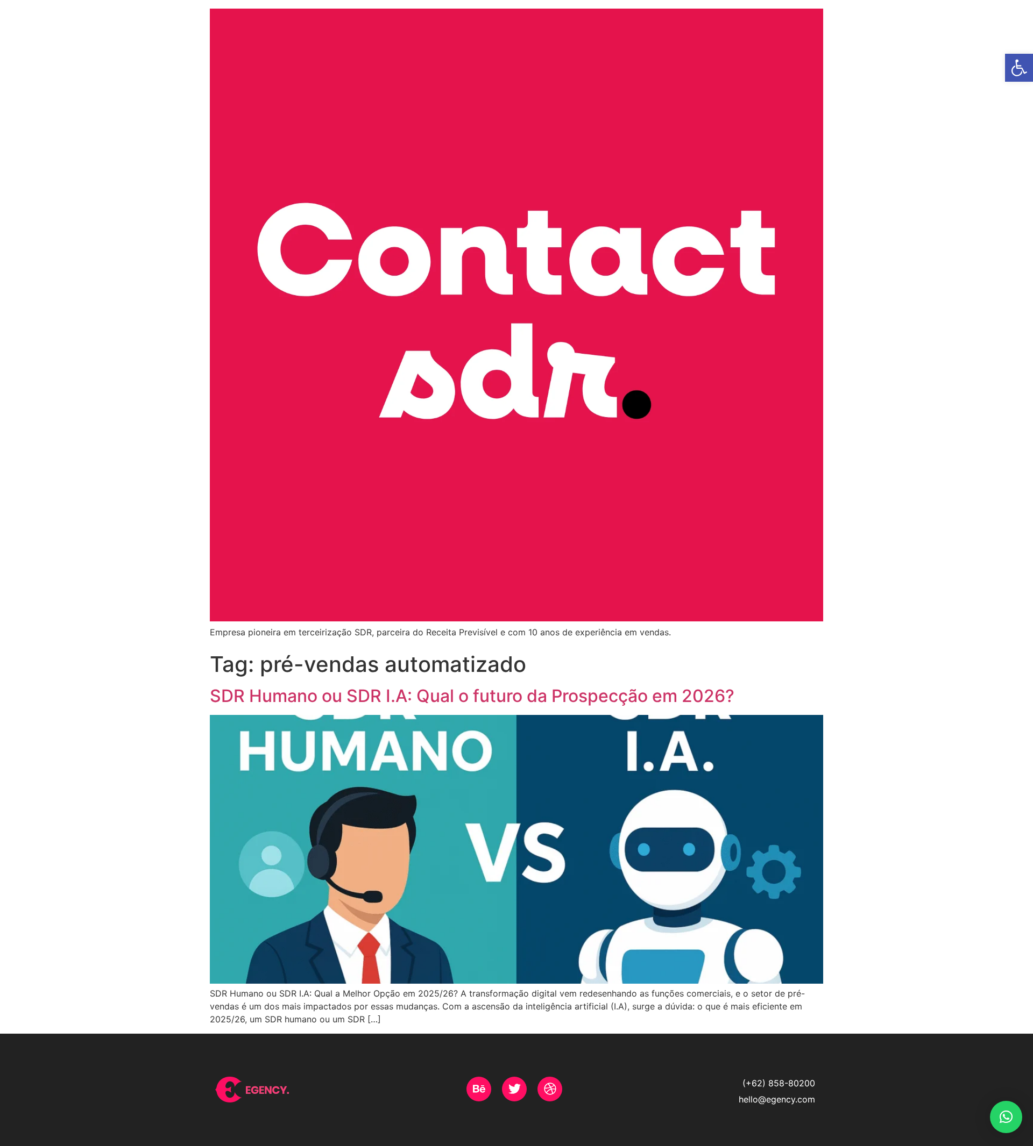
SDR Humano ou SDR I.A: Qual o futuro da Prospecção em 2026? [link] (472, 695)
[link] (1019, 68)
